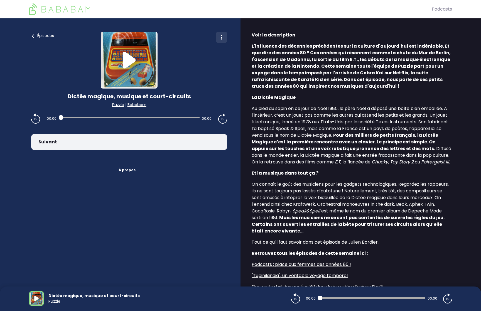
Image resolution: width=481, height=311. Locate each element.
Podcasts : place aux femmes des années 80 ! (301, 264)
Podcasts (442, 9)
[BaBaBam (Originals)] (230, 9)
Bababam (136, 104)
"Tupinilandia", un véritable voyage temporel (300, 275)
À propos (127, 170)
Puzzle (118, 104)
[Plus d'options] (221, 37)
